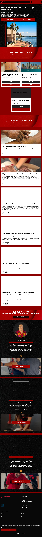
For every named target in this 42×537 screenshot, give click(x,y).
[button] (30, 2)
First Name (3, 513)
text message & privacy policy (10, 527)
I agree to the (8, 527)
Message (2, 519)
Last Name (23, 513)
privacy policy (36, 525)
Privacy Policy (24, 533)
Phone (22, 516)
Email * (2, 516)
